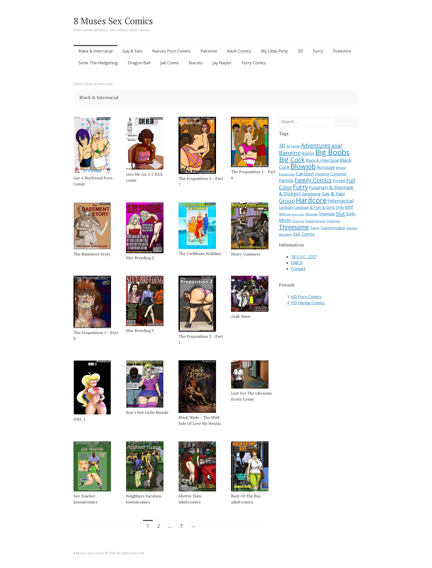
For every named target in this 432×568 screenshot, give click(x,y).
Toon (314, 227)
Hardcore (311, 200)
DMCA (297, 262)
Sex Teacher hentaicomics (86, 499)
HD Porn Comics (306, 297)
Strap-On (298, 221)
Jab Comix (169, 63)
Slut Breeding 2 (140, 257)
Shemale (327, 214)
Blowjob (303, 166)
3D (300, 51)
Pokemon (342, 51)
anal (336, 145)
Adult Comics (239, 51)
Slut (340, 213)
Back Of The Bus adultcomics (245, 499)
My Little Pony (274, 51)
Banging (290, 153)
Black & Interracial (95, 51)
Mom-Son (298, 214)
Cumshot (338, 174)
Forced (338, 180)
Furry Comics (254, 63)
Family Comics (313, 180)
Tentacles (333, 221)
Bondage (326, 167)
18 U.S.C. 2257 (303, 256)
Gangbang (311, 194)
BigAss (308, 153)
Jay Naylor (222, 63)
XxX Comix (303, 234)
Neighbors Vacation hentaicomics (144, 499)
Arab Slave (240, 316)
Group (287, 200)
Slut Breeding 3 (140, 330)
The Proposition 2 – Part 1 (200, 339)
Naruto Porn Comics (171, 51)
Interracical (341, 200)
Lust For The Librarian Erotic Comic (251, 396)
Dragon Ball (139, 63)
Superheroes (315, 221)
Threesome (294, 227)
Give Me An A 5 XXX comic (144, 177)
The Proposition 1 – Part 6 (253, 174)
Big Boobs (332, 152)
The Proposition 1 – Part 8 (96, 335)
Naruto (195, 63)
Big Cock (292, 159)
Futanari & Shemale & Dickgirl (316, 190)
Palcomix (208, 51)
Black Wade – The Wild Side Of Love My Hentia (199, 420)
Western (285, 234)
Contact (298, 268)
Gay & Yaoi (132, 51)
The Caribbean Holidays (199, 253)
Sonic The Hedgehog (98, 63)
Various (352, 228)
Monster (312, 214)
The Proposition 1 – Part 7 (200, 181)
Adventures (315, 145)
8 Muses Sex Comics (113, 21)
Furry (318, 51)
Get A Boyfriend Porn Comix (93, 181)
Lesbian (286, 207)
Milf (349, 207)
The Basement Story (92, 254)
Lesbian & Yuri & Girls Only (319, 207)
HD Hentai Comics (308, 303)
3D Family (293, 146)
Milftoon (285, 214)
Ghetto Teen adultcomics (189, 499)
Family (286, 180)
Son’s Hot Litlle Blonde (147, 412)
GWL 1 (80, 419)
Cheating (322, 174)
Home (78, 84)
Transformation (333, 228)
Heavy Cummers (245, 254)
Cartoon (305, 174)
